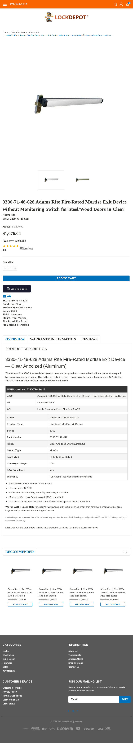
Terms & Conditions (12, 696)
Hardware (7, 663)
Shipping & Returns (12, 688)
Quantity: (8, 262)
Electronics (8, 655)
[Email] (4, 296)
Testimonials (74, 655)
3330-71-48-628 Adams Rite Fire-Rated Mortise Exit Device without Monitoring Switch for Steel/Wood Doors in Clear (58, 35)
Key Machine (9, 671)
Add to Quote (19, 288)
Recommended (19, 551)
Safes (5, 667)
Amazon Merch (75, 659)
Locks (6, 651)
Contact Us (73, 667)
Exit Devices (9, 659)
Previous (6, 104)
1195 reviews (26, 248)
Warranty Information (53, 339)
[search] (114, 4)
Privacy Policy (10, 692)
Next (127, 104)
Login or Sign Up (11, 700)
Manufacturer (18, 32)
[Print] (9, 296)
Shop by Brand (75, 663)
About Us (73, 651)
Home (5, 32)
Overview (15, 339)
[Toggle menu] (5, 6)
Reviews (89, 339)
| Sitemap (77, 721)
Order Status (9, 704)
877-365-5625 (18, 4)
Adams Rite (34, 32)
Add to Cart (20, 604)
